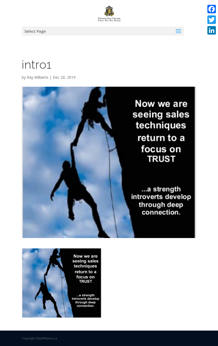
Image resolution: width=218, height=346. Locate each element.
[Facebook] (211, 9)
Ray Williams (37, 77)
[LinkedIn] (211, 30)
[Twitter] (211, 19)
